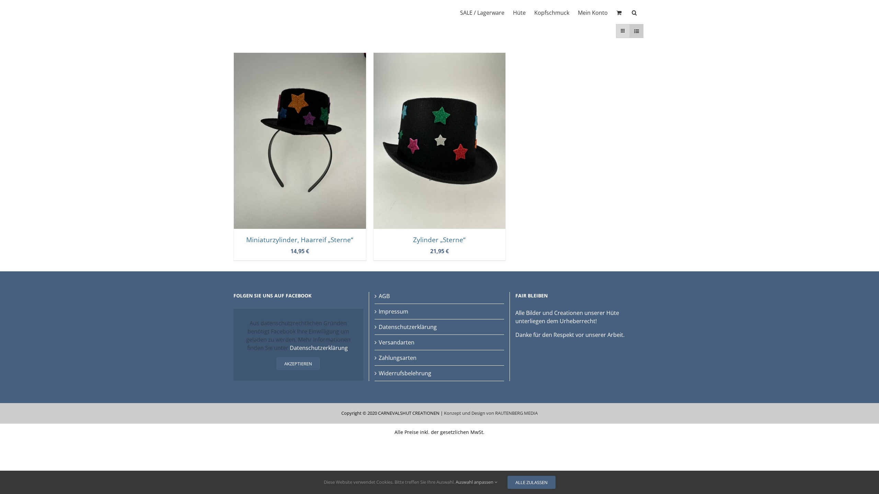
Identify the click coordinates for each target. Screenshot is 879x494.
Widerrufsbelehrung (405, 373)
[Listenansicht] (636, 31)
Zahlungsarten (397, 358)
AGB (384, 296)
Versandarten (396, 342)
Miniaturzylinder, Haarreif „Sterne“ (299, 239)
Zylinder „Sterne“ (439, 239)
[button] (634, 12)
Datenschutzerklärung (319, 348)
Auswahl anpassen (475, 482)
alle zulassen (531, 482)
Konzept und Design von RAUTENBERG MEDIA (491, 413)
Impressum (393, 311)
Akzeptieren (298, 364)
